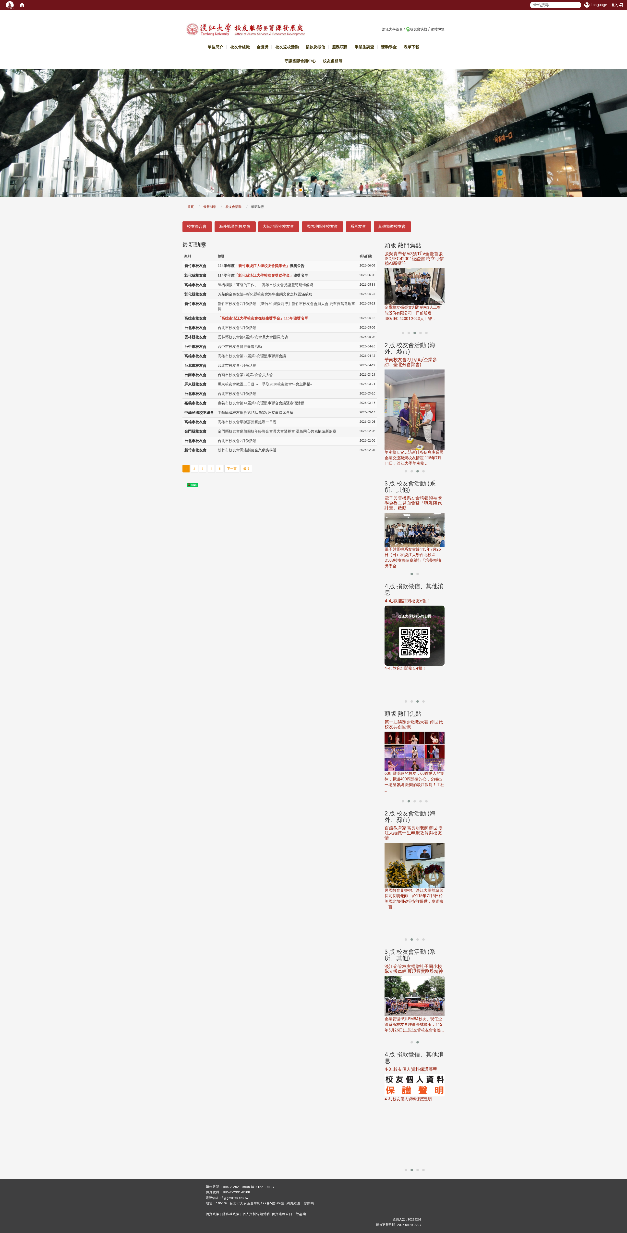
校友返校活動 (287, 47)
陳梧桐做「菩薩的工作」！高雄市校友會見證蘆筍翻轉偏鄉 (265, 285)
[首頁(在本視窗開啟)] (22, 5)
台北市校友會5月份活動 (237, 328)
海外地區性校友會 (234, 226)
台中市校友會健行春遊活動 (240, 347)
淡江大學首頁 (392, 29)
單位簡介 (215, 47)
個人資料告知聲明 (256, 1214)
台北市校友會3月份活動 (237, 394)
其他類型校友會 (392, 226)
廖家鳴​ (309, 1203)
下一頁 (232, 468)
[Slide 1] (296, 190)
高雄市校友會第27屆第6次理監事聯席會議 (252, 356)
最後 (246, 468)
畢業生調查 (364, 47)
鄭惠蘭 (301, 1214)
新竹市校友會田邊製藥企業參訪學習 (247, 450)
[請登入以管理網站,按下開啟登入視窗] (10, 5)
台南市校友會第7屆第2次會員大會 (245, 375)
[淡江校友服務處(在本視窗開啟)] (245, 30)
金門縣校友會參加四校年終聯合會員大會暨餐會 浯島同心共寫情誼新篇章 (277, 431)
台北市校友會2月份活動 (237, 441)
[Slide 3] (306, 190)
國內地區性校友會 (322, 226)
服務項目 (340, 47)
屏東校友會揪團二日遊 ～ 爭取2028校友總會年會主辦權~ (265, 384)
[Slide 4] (311, 190)
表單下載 (411, 47)
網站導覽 (438, 29)
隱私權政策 (231, 1214)
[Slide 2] (301, 190)
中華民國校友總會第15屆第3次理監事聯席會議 (255, 413)
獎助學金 (389, 47)
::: (379, 29)
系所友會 (358, 226)
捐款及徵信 (315, 47)
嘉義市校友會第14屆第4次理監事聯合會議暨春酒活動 (261, 403)
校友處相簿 (332, 61)
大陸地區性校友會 (278, 226)
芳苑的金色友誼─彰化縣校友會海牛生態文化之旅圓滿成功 (265, 294)
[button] (403, 332)
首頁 (190, 207)
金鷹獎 (262, 47)
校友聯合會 (196, 226)
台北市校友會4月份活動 (237, 366)
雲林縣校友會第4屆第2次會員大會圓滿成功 (253, 337)
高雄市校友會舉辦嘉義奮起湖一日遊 (247, 422)
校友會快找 (418, 29)
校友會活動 (233, 207)
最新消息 (209, 207)
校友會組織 (240, 47)
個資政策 (212, 1214)
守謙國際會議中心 (300, 61)
